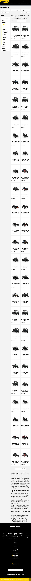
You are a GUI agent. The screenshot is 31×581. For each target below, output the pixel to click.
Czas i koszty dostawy (15, 538)
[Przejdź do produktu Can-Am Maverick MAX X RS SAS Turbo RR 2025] (25, 437)
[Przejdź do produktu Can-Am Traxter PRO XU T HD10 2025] (25, 295)
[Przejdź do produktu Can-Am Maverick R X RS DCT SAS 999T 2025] (25, 455)
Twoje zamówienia (10, 535)
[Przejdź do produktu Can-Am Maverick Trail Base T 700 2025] (15, 419)
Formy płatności (15, 536)
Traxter (4, 34)
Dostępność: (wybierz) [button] (25, 10)
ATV (3, 36)
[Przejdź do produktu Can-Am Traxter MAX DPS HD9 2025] (25, 277)
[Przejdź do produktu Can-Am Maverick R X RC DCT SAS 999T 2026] (25, 206)
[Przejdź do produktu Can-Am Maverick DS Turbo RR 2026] (25, 242)
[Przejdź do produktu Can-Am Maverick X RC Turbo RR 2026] (15, 242)
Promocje (4, 50)
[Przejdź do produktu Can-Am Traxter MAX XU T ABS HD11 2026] (25, 64)
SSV (3, 26)
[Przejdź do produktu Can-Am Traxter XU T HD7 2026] (25, 117)
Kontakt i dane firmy (27, 535)
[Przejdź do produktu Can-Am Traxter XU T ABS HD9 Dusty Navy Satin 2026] (15, 82)
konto (26, 1)
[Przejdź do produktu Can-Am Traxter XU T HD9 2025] (15, 259)
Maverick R (4, 28)
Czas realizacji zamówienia (15, 540)
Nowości (3, 48)
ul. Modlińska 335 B (15, 549)
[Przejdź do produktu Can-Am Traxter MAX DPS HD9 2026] (15, 46)
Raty (4, 538)
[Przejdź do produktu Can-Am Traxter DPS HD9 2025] (25, 313)
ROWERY (3, 46)
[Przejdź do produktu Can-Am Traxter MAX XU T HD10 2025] (15, 330)
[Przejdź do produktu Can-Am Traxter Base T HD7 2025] (15, 366)
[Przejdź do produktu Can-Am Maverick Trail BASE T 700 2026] (15, 171)
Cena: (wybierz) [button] (4, 12)
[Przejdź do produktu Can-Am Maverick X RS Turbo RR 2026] (15, 224)
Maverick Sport (5, 31)
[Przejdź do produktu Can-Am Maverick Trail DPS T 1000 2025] (25, 419)
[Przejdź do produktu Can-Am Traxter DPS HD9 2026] (25, 29)
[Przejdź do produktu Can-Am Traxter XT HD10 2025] (15, 277)
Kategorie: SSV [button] (4, 10)
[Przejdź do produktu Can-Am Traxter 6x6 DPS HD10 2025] (25, 259)
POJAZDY (3, 24)
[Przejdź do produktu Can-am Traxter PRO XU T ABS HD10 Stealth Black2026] (25, 46)
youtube (23, 574)
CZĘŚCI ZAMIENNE (5, 18)
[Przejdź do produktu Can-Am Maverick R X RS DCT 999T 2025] (15, 455)
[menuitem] (4, 3)
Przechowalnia (10, 538)
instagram (22, 574)
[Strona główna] (5, 1)
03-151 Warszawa (15, 550)
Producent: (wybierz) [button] (15, 10)
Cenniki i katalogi (4, 535)
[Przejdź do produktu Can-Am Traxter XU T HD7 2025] (15, 384)
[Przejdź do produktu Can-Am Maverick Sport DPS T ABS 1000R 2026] (25, 135)
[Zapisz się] (22, 570)
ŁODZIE (4, 41)
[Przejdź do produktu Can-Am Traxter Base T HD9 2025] (25, 366)
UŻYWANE (4, 42)
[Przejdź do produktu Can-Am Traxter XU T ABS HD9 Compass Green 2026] (15, 100)
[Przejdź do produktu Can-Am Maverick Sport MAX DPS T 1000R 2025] (15, 401)
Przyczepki (4, 44)
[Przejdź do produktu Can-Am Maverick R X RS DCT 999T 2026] (15, 188)
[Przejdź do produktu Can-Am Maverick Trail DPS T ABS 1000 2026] (15, 153)
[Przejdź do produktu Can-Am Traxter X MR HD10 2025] (15, 295)
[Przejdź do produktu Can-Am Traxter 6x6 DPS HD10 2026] (15, 29)
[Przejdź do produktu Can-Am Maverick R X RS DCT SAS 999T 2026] (25, 188)
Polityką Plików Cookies (24, 579)
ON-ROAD (4, 39)
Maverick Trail (5, 32)
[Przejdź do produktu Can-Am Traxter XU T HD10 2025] (25, 348)
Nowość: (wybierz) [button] (24, 12)
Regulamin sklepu (4, 536)
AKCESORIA (4, 22)
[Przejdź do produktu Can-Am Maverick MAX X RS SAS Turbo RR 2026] (15, 206)
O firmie (27, 537)
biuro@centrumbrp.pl (16, 558)
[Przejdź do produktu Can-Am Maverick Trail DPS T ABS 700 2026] (25, 153)
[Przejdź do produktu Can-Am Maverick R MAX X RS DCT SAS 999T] (25, 171)
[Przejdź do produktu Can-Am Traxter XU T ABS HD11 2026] (25, 82)
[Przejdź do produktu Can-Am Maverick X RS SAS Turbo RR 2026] (25, 224)
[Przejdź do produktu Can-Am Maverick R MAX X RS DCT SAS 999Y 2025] (15, 437)
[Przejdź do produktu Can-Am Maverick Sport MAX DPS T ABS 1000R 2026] (15, 135)
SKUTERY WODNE (5, 37)
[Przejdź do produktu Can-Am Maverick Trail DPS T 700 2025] (25, 401)
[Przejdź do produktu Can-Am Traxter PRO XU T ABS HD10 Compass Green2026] (15, 64)
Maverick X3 (5, 29)
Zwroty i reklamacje (15, 543)
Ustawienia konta (9, 536)
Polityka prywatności (21, 535)
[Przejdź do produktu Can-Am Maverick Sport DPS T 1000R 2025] (25, 384)
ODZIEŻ (3, 20)
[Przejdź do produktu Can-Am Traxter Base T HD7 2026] (15, 117)
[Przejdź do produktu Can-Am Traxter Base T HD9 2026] (25, 100)
